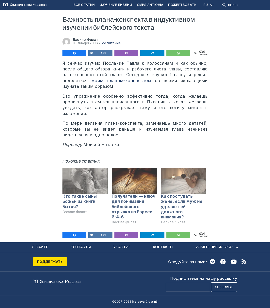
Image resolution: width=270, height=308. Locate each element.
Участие (121, 247)
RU (205, 5)
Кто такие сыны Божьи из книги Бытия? (79, 201)
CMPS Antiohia (150, 5)
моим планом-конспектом (121, 80)
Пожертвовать (182, 5)
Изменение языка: (214, 247)
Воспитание (111, 43)
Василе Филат (85, 39)
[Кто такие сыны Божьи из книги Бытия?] (85, 181)
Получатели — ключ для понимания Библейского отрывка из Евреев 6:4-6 (134, 206)
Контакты (81, 247)
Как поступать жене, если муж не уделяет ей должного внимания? (182, 206)
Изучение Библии (116, 5)
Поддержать (50, 262)
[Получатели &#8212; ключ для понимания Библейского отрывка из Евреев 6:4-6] (134, 181)
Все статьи (84, 5)
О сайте (40, 247)
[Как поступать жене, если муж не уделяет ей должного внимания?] (183, 181)
